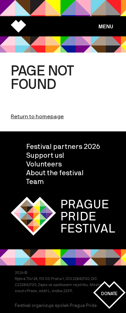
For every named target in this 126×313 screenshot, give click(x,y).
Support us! (45, 155)
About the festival (55, 172)
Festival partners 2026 (63, 146)
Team (35, 181)
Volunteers (44, 164)
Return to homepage (37, 116)
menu (105, 26)
